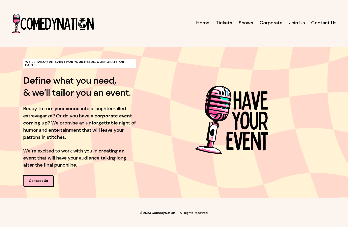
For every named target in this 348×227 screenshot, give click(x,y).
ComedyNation (163, 213)
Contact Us (38, 180)
